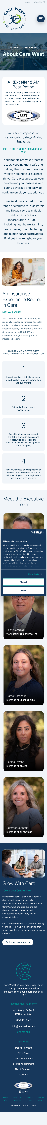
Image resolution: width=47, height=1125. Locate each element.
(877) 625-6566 (23, 1020)
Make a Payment (23, 1047)
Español (27, 2)
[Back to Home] (23, 971)
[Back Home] (14, 18)
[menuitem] (23, 1047)
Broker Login (38, 2)
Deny (23, 590)
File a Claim (23, 1053)
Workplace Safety (23, 1058)
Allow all (23, 582)
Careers (23, 1074)
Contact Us (23, 1032)
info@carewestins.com (23, 1026)
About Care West (23, 1069)
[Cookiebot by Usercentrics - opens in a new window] (33, 532)
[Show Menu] (41, 18)
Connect (25, 1092)
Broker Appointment (16, 942)
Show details (33, 574)
